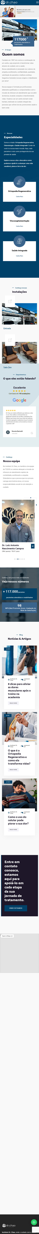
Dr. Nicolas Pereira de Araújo (14, 548)
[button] (14, 559)
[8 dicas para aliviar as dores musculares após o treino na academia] (19, 662)
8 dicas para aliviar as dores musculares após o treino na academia (19, 691)
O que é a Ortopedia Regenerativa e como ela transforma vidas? (19, 757)
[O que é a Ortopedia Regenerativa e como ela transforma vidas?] (19, 728)
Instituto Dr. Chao (13, 679)
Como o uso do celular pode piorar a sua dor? (18, 820)
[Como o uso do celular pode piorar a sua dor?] (19, 795)
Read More (13, 703)
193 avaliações (24, 394)
